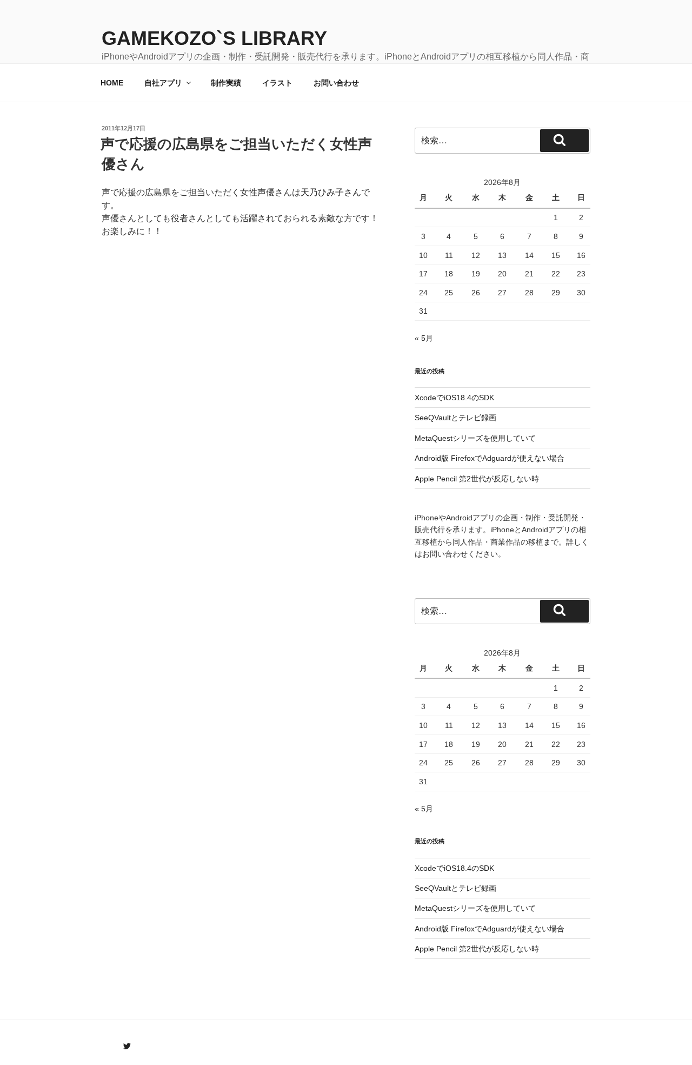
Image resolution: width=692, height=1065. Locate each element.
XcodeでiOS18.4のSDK (454, 397)
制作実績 (226, 82)
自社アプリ (163, 82)
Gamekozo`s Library (214, 38)
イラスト (277, 82)
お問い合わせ (336, 82)
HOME (112, 82)
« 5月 (424, 338)
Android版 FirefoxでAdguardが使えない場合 (489, 458)
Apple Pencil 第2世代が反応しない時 (477, 478)
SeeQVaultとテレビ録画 (455, 417)
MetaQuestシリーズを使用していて (475, 438)
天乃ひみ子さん (331, 192)
